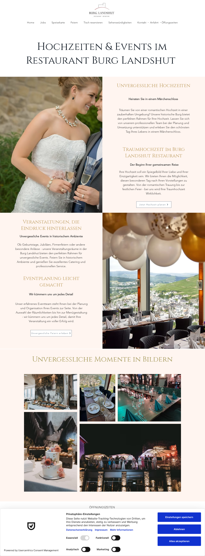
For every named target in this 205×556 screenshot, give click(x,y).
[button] (74, 23)
